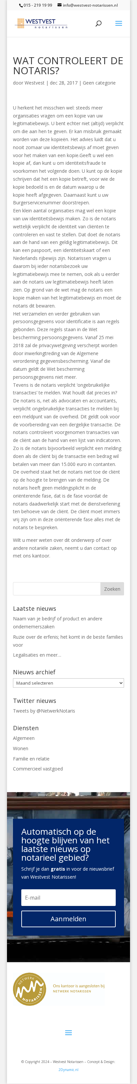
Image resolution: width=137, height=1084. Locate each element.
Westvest (35, 83)
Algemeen (24, 738)
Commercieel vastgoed (38, 768)
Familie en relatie (31, 759)
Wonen (20, 748)
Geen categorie (99, 83)
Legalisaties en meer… (37, 655)
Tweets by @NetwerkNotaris (44, 711)
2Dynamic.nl (68, 1069)
